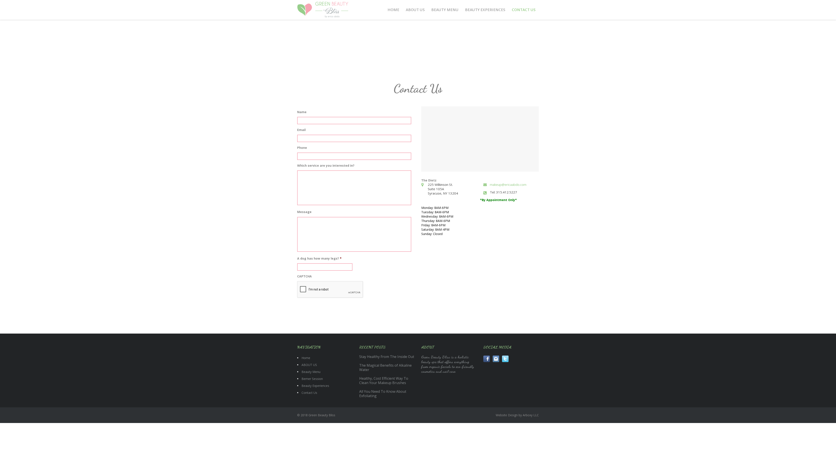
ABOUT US (415, 9)
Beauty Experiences (485, 9)
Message (304, 212)
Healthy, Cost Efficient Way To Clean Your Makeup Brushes (383, 380)
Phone (302, 148)
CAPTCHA (304, 276)
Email (301, 130)
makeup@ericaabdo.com (508, 184)
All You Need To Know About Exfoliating (382, 393)
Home (393, 9)
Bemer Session (312, 379)
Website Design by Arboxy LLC (517, 415)
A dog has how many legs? (319, 258)
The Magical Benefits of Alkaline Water (385, 367)
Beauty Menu (444, 9)
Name (302, 112)
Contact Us (524, 9)
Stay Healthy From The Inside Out (386, 356)
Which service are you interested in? (325, 166)
